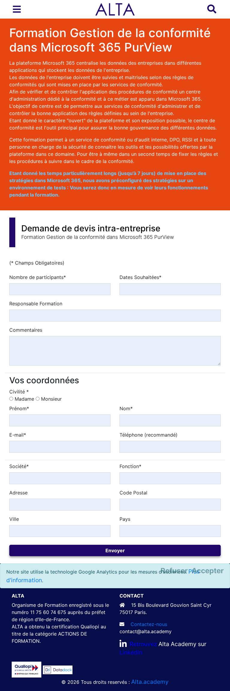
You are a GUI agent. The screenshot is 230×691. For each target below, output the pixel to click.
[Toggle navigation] (16, 9)
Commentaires (25, 330)
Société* (19, 466)
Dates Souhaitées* (140, 277)
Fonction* (130, 466)
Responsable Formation (35, 304)
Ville (14, 519)
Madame (24, 399)
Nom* (126, 408)
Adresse (18, 493)
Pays (124, 519)
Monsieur (51, 399)
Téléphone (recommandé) (148, 435)
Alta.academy (150, 681)
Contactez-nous (149, 624)
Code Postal (133, 493)
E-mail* (17, 435)
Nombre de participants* (37, 277)
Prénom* (19, 408)
